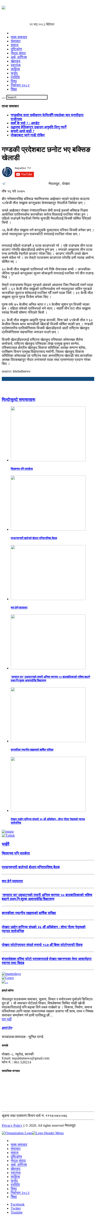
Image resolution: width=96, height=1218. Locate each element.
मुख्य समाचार (19, 37)
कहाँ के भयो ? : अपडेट (25, 123)
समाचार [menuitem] (16, 1149)
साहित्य (15, 69)
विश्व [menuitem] (14, 1189)
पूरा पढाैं (7, 1019)
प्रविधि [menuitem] (15, 1185)
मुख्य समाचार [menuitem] (19, 1144)
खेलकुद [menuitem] (15, 1169)
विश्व (14, 81)
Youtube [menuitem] (17, 1212)
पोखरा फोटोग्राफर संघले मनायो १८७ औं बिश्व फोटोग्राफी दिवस (42, 945)
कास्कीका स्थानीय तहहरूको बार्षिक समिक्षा (32, 749)
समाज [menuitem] (14, 1153)
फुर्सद (14, 73)
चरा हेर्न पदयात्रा (19, 607)
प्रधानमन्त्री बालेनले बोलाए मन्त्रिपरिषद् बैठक (34, 538)
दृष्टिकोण (16, 49)
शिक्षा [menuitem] (14, 1197)
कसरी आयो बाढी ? (22, 131)
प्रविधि (15, 77)
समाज (14, 45)
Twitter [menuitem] (16, 1208)
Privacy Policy (12, 1125)
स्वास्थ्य (16, 65)
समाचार (16, 41)
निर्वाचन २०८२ (20, 85)
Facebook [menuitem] (18, 1204)
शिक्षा (14, 89)
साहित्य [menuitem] (15, 1177)
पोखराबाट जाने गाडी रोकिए (28, 135)
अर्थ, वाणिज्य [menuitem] (19, 1165)
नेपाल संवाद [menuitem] (18, 1161)
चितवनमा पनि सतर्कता (22, 468)
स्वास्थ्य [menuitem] (16, 1173)
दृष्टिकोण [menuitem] (16, 1157)
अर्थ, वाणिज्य (19, 57)
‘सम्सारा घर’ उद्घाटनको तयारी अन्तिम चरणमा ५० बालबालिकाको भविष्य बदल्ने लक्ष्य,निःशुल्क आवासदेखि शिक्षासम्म (47, 897)
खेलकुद (15, 61)
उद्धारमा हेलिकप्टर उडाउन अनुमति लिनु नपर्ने (38, 127)
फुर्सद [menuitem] (14, 1181)
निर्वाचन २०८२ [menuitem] (20, 1193)
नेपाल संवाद (18, 53)
